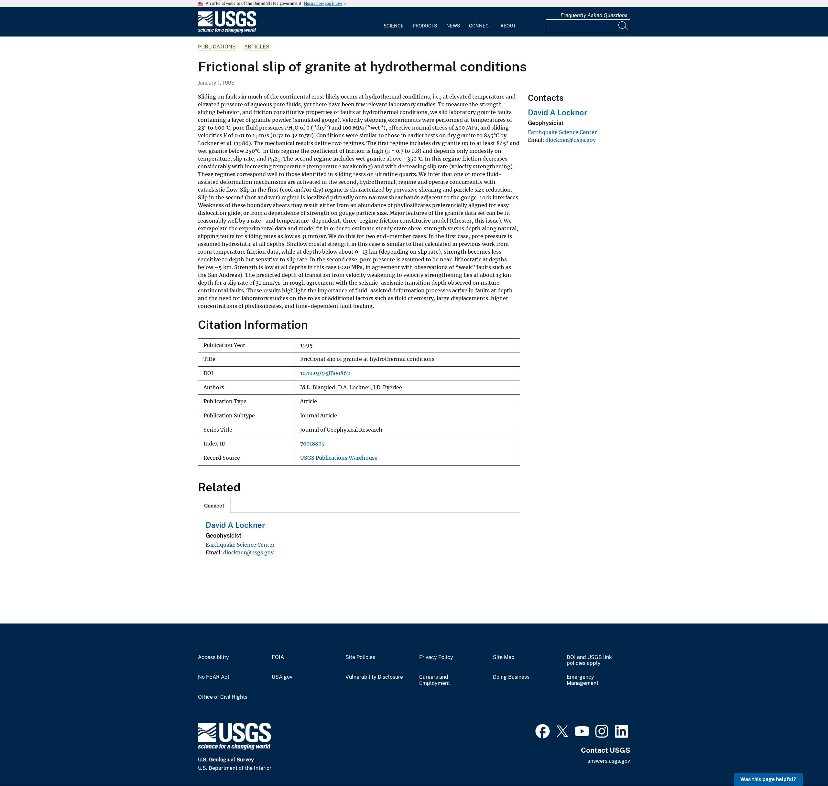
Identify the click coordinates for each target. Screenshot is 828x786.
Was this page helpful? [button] (768, 779)
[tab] (214, 505)
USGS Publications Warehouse (338, 458)
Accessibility (213, 657)
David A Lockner (235, 524)
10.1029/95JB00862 (325, 373)
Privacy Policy (436, 657)
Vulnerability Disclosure (374, 677)
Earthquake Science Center (240, 544)
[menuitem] (393, 22)
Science (394, 25)
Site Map (504, 657)
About (508, 25)
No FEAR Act (213, 677)
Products (425, 25)
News (453, 25)
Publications (217, 47)
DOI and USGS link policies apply (589, 660)
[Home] (227, 31)
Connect (480, 25)
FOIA (278, 657)
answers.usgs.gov (608, 761)
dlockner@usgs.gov (248, 552)
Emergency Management (582, 680)
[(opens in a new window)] (542, 730)
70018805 (312, 444)
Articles (256, 47)
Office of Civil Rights (222, 697)
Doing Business (511, 677)
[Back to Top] (804, 762)
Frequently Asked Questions (594, 15)
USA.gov (282, 677)
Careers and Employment (434, 680)
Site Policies (360, 657)
